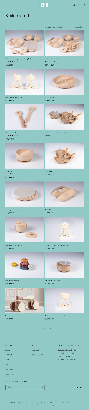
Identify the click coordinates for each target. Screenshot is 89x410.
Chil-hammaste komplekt (14, 97)
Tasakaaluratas (10, 316)
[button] (4, 5)
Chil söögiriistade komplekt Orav (56, 133)
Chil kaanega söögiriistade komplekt (18, 59)
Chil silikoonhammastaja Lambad (56, 245)
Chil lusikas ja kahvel (12, 133)
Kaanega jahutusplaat (13, 210)
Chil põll (48, 210)
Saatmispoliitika (36, 405)
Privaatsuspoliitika (38, 355)
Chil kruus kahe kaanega (14, 245)
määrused (35, 350)
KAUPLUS (8, 355)
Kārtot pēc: (47, 27)
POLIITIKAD (9, 374)
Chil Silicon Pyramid (12, 281)
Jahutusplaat (49, 97)
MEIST (7, 360)
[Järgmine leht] (50, 328)
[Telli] (42, 387)
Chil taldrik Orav (50, 171)
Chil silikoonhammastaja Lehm (56, 316)
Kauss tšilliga (9, 171)
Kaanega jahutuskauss (53, 281)
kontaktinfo (46, 405)
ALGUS (7, 350)
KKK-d (7, 365)
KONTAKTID (9, 370)
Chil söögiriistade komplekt (54, 59)
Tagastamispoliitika (47, 403)
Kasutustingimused (73, 403)
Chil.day (16, 403)
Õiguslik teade (56, 405)
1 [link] (38, 329)
